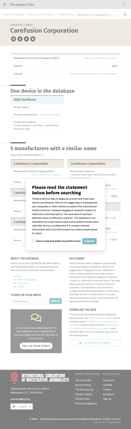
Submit (90, 241)
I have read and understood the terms (58, 240)
